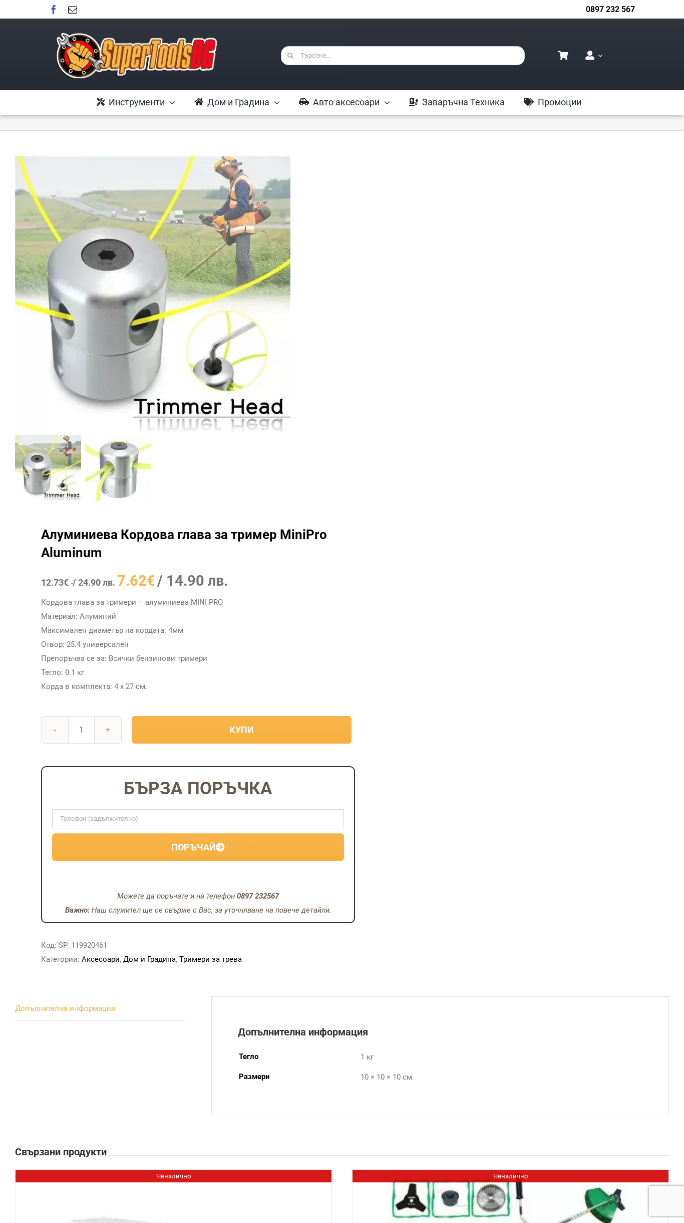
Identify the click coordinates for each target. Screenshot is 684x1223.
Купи (241, 730)
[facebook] (53, 9)
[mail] (72, 9)
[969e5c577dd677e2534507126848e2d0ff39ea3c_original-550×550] (152, 294)
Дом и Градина (149, 959)
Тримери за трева (210, 959)
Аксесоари (101, 959)
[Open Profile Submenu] (598, 55)
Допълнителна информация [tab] (65, 1008)
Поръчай (193, 847)
